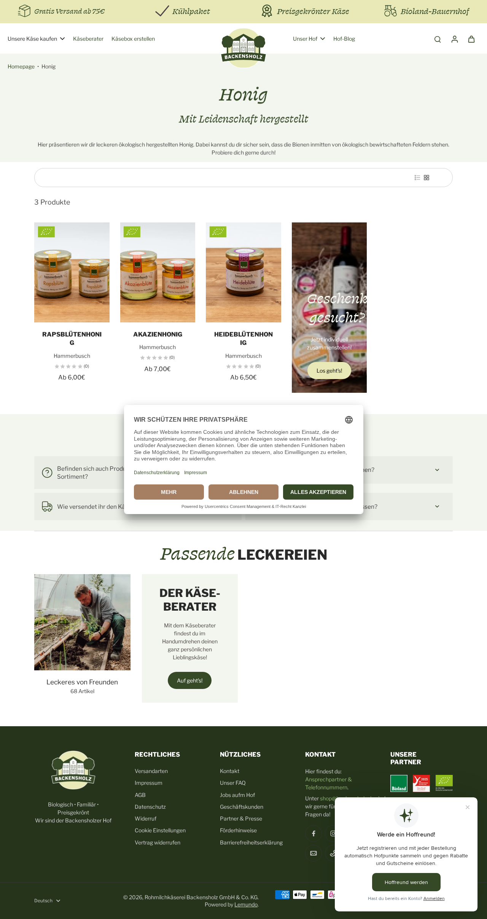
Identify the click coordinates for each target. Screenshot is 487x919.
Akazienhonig (157, 334)
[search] (437, 38)
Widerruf (145, 818)
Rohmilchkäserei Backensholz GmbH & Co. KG (201, 897)
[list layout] (417, 177)
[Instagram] (333, 833)
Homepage (21, 66)
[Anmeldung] (454, 39)
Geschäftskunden (241, 806)
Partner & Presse (241, 818)
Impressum (148, 782)
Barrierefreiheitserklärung (251, 842)
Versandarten (151, 771)
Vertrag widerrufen (157, 842)
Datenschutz (150, 806)
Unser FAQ (233, 782)
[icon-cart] (471, 38)
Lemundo (246, 904)
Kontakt (229, 771)
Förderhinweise (238, 830)
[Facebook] (313, 833)
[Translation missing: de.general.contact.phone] (333, 853)
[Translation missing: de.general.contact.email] (313, 853)
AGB (140, 795)
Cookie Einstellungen (160, 830)
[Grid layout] (426, 177)
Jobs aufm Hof (237, 795)
